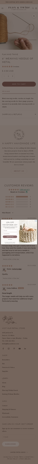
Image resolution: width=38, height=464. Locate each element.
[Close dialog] (36, 221)
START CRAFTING (10, 236)
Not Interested (10, 239)
